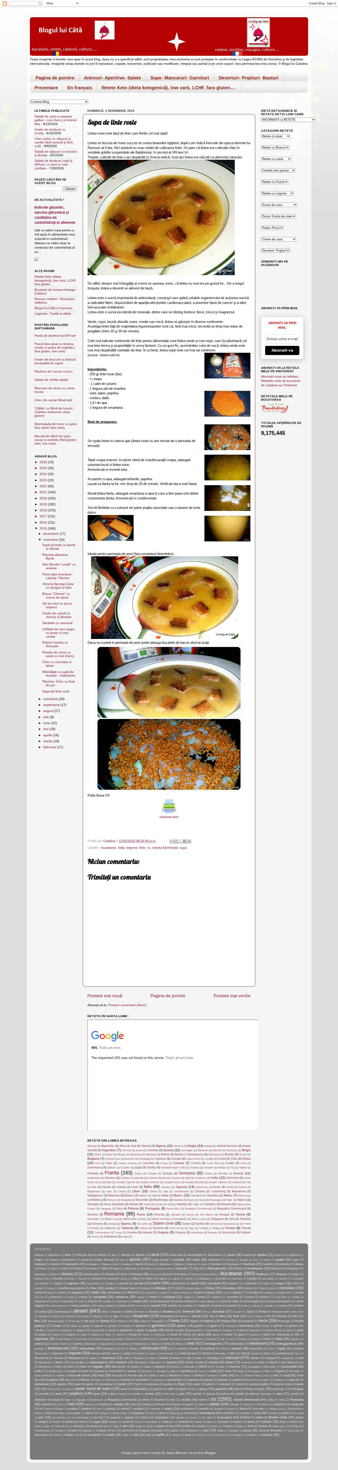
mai (46, 729)
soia (257, 1413)
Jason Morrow (176, 1453)
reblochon (40, 1399)
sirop (162, 1413)
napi (172, 1371)
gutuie (43, 1334)
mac (297, 1353)
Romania (114, 1214)
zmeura (266, 1434)
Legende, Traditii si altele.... (54, 313)
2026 (44, 462)
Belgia (246, 1150)
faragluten (141, 1316)
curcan (282, 1305)
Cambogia (144, 1158)
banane (217, 1264)
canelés (283, 1278)
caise (148, 1278)
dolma (129, 1311)
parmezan (41, 1384)
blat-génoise (217, 1268)
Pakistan (182, 1204)
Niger (229, 1199)
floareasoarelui (56, 1321)
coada (162, 1292)
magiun (93, 1358)
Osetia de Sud (163, 1204)
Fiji (232, 1167)
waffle (160, 1434)
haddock (71, 1334)
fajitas (116, 1316)
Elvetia (151, 1167)
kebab (155, 1343)
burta (71, 1278)
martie (48, 741)
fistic (295, 1316)
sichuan (103, 1413)
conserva (121, 1297)
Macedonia (239, 1191)
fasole (196, 1316)
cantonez (43, 1283)
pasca (61, 1384)
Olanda (133, 1204)
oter (266, 1375)
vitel (148, 1434)
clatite (95, 1292)
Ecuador (125, 1167)
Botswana (214, 1154)
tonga (125, 1236)
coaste (197, 1292)
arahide (178, 1259)
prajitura (76, 1393)
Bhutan (121, 1154)
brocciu (154, 1274)
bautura (249, 1264)
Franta (112, 1173)
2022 (44, 486)
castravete (250, 1283)
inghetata (41, 1339)
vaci (206, 1430)
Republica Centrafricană (198, 1208)
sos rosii (98, 1417)
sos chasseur (59, 1417)
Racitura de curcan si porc (53, 371)
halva (108, 1334)
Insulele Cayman (125, 1182)
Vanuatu (212, 1232)
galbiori (86, 1325)
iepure (215, 1334)
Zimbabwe (110, 1236)
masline (121, 1362)
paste (122, 1384)
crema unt (124, 1305)
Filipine (242, 1167)
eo (302, 1311)
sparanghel (162, 1417)
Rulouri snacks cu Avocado (55, 644)
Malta (164, 1195)
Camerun (160, 1158)
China (246, 1158)
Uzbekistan (197, 1232)
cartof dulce (178, 1283)
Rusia (141, 1214)
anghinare (294, 1255)
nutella (151, 1375)
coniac (83, 1297)
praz (97, 1393)
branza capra (91, 1274)
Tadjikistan (110, 1228)
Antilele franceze (227, 1146)
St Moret (245, 1417)
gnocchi (53, 1330)
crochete (216, 1305)
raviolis (294, 1393)
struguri (43, 1421)
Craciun (93, 1301)
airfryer (102, 1255)
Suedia (199, 1223)
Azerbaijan (187, 1150)
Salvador (176, 1214)
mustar (132, 1371)
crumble (231, 1305)
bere (65, 1268)
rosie (60, 1404)
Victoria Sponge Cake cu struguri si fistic (58, 585)
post (58, 1393)
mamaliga (212, 1358)
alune (231, 1255)
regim (68, 1399)
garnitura (159, 1325)
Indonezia (232, 1177)
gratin (153, 1330)
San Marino (206, 1214)
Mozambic (142, 1199)
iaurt (201, 1334)
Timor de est (176, 1228)
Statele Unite (163, 1223)
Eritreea (56, 1316)
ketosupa (108, 1348)
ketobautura (237, 1343)
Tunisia (230, 1228)
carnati (138, 1283)
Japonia (181, 1187)
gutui (300, 1330)
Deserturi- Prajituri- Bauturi (249, 77)
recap (56, 1399)
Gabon (138, 1173)
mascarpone (98, 1362)
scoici (169, 1408)
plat (236, 1389)
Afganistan (107, 1146)
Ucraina (132, 1232)
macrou (58, 1358)
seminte (204, 1408)
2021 (44, 492)
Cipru (109, 1163)
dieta (104, 1311)
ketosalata (87, 1348)
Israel (134, 1187)
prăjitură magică (117, 1393)
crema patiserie (80, 1305)
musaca (99, 1371)
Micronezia (244, 1195)
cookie (153, 1297)
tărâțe (283, 1421)
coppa (187, 1297)
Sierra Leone (199, 1219)
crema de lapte (229, 1301)
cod (225, 1292)
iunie (47, 723)
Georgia (168, 1173)
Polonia (133, 1208)
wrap (188, 1434)
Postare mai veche (232, 995)
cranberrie (121, 1301)
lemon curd (99, 1353)
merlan (261, 1362)
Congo (164, 1163)
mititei (147, 1366)
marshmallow (77, 1362)
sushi (138, 1421)
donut (141, 1311)
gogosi (81, 1330)
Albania (146, 1146)
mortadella (254, 1366)
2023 (44, 480)
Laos (109, 1191)
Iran (94, 1187)
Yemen (95, 1236)
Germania (187, 1173)
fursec (57, 1325)
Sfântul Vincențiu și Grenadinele (169, 1219)
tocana (94, 1426)
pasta (77, 1384)
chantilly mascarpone (71, 1288)
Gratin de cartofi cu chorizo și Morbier (57, 615)
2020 (44, 498)
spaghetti (115, 1417)
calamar (162, 1278)
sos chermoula (80, 1417)
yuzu (211, 1435)
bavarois (268, 1264)
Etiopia (222, 1167)
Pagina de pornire (55, 77)
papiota (222, 1379)
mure (85, 1371)
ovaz (301, 1375)
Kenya (179, 1343)
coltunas (236, 1292)
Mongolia (126, 1199)
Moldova (96, 1199)
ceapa (279, 1283)
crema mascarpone (279, 1301)
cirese (61, 1292)
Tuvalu (118, 1232)
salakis (189, 1404)
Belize (98, 1154)
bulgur (295, 1274)
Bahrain (217, 1150)
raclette (239, 1393)
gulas (290, 1330)
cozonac (68, 1301)
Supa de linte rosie (55, 691)
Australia (152, 1150)
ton (125, 1426)
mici (301, 1362)
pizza (203, 1389)
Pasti (137, 1384)
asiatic (279, 1259)
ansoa (85, 1259)
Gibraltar (223, 1173)
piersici (158, 1389)
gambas (112, 1325)
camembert (220, 1278)
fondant (121, 1321)
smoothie (245, 1413)
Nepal (202, 1199)
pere (300, 1384)
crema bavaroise (159, 1301)
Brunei (242, 1154)
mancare (232, 1357)
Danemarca (94, 1167)
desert (81, 1311)
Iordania (236, 1182)
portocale (278, 1389)
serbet (231, 1408)
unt (113, 1430)
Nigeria (241, 1199)
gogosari (67, 1330)
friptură (208, 1321)
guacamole (195, 1330)
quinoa (210, 1393)
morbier (220, 1366)
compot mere (284, 1292)
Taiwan (144, 1228)
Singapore (217, 1219)
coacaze (150, 1292)
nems (228, 1371)
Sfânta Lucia (111, 1219)
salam (201, 1404)
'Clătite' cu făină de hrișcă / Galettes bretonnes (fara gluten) (54, 412)
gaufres (199, 1325)
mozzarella (289, 1366)
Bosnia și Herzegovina (189, 1154)
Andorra (178, 1146)
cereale (38, 1288)
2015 (44, 528)
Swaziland (229, 1223)
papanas (193, 1379)
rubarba (104, 1404)
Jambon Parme (59, 1343)
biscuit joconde (163, 1268)
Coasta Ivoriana (127, 1163)
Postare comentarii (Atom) (127, 1005)
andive (262, 1255)
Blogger (210, 1453)
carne (155, 1283)
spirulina (180, 1417)
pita (193, 1389)
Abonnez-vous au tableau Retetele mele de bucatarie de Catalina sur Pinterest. (280, 381)
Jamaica (165, 1187)
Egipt (138, 1167)
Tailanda (127, 1228)
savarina (155, 1408)
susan (126, 1421)
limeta (206, 1353)
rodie (270, 1399)
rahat (252, 1393)
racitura (225, 1393)
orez (224, 1375)
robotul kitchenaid (165, 847)
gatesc (181, 1325)
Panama (226, 1204)
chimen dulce (193, 1288)
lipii (244, 1353)
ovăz (42, 1379)
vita (135, 1434)
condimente (55, 1297)
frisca (226, 1321)
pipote (182, 1389)
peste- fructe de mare (93, 1388)
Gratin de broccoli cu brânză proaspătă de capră (55, 361)
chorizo (248, 1288)
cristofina (187, 1305)
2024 (44, 474)
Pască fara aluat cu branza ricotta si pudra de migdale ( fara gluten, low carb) (54, 347)
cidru (272, 1288)
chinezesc (229, 1288)
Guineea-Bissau (157, 1177)
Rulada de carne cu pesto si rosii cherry (58, 654)
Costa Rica (213, 1163)
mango (254, 1358)
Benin (109, 1154)
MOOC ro (205, 1366)
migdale (97, 1366)
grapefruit (126, 1330)
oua (287, 1375)
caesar (123, 1278)
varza (247, 1430)
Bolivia (165, 1154)
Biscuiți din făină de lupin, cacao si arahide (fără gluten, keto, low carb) (55, 439)
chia (144, 1288)
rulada (118, 1404)
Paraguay (105, 1208)
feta (222, 1316)
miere (83, 1366)
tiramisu (79, 1426)
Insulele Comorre (149, 1182)
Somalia (112, 1223)
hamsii (119, 1334)
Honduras (200, 1177)
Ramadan (266, 1393)
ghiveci (293, 1325)
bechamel (284, 1264)
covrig (54, 1301)
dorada (153, 1311)
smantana (207, 1413)
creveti (155, 1305)
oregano (212, 1375)
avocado (72, 1264)
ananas (247, 1255)
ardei (196, 1259)
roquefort (47, 1404)
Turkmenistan (102, 1232)
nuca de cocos (79, 1375)
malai (151, 1358)
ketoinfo (38, 1348)
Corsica (196, 1163)
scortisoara (187, 1408)
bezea (79, 1268)
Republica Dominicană (231, 1208)
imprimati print (169, 817)
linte (142, 847)
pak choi (70, 1379)
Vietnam (245, 1232)
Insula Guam (63, 1339)
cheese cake (128, 1288)
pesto (123, 1389)
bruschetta (210, 1274)
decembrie (51, 533)
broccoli (167, 1274)
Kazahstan (202, 1187)
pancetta (158, 1379)
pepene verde (283, 1384)
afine (68, 1255)
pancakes (142, 1379)
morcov (234, 1366)
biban (105, 1268)
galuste (99, 1325)
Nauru (190, 1199)
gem (214, 1325)
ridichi (202, 1399)
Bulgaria (93, 1158)
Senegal (224, 1214)
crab (80, 1301)
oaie (162, 1375)
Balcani (192, 1264)
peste (68, 1389)
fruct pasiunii (246, 1321)
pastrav (168, 1384)
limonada (220, 1353)
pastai (90, 1384)
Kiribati (230, 1187)
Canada (176, 1158)
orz (237, 1375)
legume (132, 847)
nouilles (60, 1375)
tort (171, 1426)
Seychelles (93, 1219)
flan (37, 1321)
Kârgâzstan (93, 1191)
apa (122, 1259)
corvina (263, 1297)
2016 (44, 522)
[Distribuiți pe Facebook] (185, 841)
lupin (267, 1353)
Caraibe (209, 1158)
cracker (107, 1301)
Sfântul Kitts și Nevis (134, 1219)
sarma (125, 1408)
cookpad (169, 1297)
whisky (176, 1435)
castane (233, 1283)
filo (269, 1316)
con (41, 1297)
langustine (256, 1348)
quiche (197, 1393)
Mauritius (213, 1195)
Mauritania (196, 1195)
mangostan (288, 1358)
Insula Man (105, 1182)
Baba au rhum (110, 1264)
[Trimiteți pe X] (180, 841)
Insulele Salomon (218, 1182)
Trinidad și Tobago (209, 1228)
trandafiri (201, 1426)
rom (281, 1399)
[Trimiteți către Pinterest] (189, 841)
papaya (208, 1379)
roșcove (89, 1404)
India (121, 847)
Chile (234, 1158)
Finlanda (92, 1173)
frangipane (158, 1321)
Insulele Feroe (172, 1182)
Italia (148, 1186)
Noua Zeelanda (114, 1204)
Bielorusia (135, 1154)
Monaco (111, 1199)
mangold (271, 1358)
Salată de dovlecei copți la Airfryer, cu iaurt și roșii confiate (53, 164)
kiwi (171, 1348)
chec (93, 1288)
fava (212, 1316)
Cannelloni (298, 1278)
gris (182, 1330)
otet (275, 1375)
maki (126, 1358)
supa (183, 847)
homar (145, 1334)
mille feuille (119, 1366)
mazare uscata (194, 1362)
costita (295, 1297)
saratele (72, 1408)
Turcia (246, 1228)
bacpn (152, 1264)
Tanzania (158, 1228)
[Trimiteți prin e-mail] (171, 841)
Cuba (243, 1163)
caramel (123, 1283)
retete (145, 1399)
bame (204, 1264)
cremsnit (140, 1305)
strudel (299, 1417)
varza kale (294, 1430)
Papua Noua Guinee (257, 1379)
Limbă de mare (188, 1353)
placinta (220, 1389)
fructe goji (284, 1321)
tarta (251, 1421)
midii (58, 1366)
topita (160, 1426)
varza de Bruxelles (270, 1430)
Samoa (190, 1214)
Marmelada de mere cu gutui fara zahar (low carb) (55, 425)
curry (42, 1311)
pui (182, 1393)
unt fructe (128, 1430)
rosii (71, 1404)
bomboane (255, 1268)
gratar (140, 1330)
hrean (174, 1334)
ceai (266, 1283)
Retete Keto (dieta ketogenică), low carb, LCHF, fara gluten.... (169, 87)
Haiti (187, 1177)
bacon (140, 1264)
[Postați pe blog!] (176, 841)
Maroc (178, 1195)
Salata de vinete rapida (51, 379)
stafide (259, 1417)
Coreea (178, 1163)
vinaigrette (94, 1434)
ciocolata (286, 1288)
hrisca (187, 1334)
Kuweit (242, 1187)
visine (125, 1435)
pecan (241, 1384)
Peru (120, 1208)
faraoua (183, 1316)
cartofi (194, 1283)
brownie (182, 1274)
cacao (110, 1278)
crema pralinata (105, 1305)
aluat (155, 1254)
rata (279, 1393)
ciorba (38, 1292)
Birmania (151, 1154)
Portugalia (152, 1208)
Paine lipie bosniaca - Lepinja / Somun (57, 576)
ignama (254, 1334)
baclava (127, 1264)
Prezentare (46, 87)
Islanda (121, 1187)
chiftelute (160, 1288)
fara (126, 1316)
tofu (106, 1426)
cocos (210, 1292)
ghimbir (279, 1325)
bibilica (117, 1268)
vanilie (220, 1430)
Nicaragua (216, 1199)
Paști (181, 1384)
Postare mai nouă (104, 995)
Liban (136, 1191)
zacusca (223, 1435)
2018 (44, 510)
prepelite (135, 1393)
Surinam (214, 1223)
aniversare (68, 1259)
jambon (39, 1343)
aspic (295, 1259)
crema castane (184, 1301)
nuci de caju (135, 1375)
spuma (193, 1417)
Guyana (175, 1177)
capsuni (72, 1283)
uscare (159, 1430)
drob (204, 1311)
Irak (248, 1182)
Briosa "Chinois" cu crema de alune (56, 595)
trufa (250, 1426)
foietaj (104, 1321)
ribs (172, 1399)
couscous (40, 1301)
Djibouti (111, 1167)
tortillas (186, 1426)
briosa (137, 1274)
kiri (122, 1348)
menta (213, 1362)
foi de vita (74, 1321)
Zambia (236, 1435)
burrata (58, 1278)
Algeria (161, 1146)
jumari (92, 1343)
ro (148, 847)
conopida (99, 1297)
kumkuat (209, 1348)
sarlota (110, 1408)
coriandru (216, 1297)
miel (70, 1366)
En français (79, 87)
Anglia (191, 1146)
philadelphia (140, 1389)
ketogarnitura (287, 1343)
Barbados (231, 1150)
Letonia (122, 1191)
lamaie (237, 1348)
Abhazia (91, 1146)
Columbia (148, 1163)
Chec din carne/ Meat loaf (53, 400)
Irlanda (106, 1187)
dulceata (218, 1311)
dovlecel (188, 1311)
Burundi (129, 1158)
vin (81, 1434)
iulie (46, 717)
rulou (133, 1404)
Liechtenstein (181, 1191)
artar (255, 1259)
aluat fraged (195, 1255)
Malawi (129, 1195)
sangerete (297, 1404)
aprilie (48, 735)
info (297, 1334)
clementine (114, 1292)
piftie (171, 1389)
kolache (182, 1348)
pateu (196, 1384)
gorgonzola (98, 1330)
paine (53, 1379)
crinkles (172, 1305)
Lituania (200, 1191)
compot (268, 1292)
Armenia (126, 1150)
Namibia (178, 1199)
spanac (129, 1417)
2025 (44, 468)
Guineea (110, 1177)
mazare (171, 1362)
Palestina (210, 1204)
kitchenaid (149, 1348)
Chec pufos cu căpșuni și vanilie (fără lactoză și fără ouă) (53, 142)
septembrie (51, 705)
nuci (101, 1375)
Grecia (238, 1173)
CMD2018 (132, 1292)
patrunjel (224, 1384)
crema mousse (57, 1305)
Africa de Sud (127, 1146)
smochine (228, 1413)
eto (106, 1316)
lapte (281, 1348)
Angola (208, 1146)
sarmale (139, 1408)
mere (229, 1362)
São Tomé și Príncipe (50, 1408)
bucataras (108, 847)
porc (261, 1389)
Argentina (109, 1150)
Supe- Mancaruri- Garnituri (179, 77)
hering (133, 1334)
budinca (262, 1274)
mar (301, 1358)
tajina (209, 1421)
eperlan (43, 1316)
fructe (263, 1321)
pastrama (153, 1384)
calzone (188, 1278)
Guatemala (93, 1177)
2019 (44, 504)
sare (98, 1408)
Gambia (152, 1173)
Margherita (45, 1362)
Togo (191, 1228)
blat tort (198, 1268)
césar (50, 1288)
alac (114, 1255)
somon (285, 1413)
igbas (241, 1334)
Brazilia (229, 1154)
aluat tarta (214, 1255)
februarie (50, 747)
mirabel (135, 1366)
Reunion (92, 1214)
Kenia (217, 1187)
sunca (83, 1421)
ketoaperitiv (213, 1343)
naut (213, 1371)
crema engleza (252, 1301)
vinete (110, 1434)
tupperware (278, 1426)
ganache (141, 1325)
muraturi (72, 1371)
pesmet (56, 1389)
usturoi (174, 1430)
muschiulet (116, 1371)
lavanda (43, 1353)
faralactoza (167, 1316)
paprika (237, 1379)
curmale (298, 1305)
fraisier (144, 1321)
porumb (44, 1393)
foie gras (89, 1321)
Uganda (147, 1232)
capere (58, 1283)
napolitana (186, 1371)
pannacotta (174, 1379)
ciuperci (77, 1292)
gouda (112, 1330)
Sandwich (280, 1404)
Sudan (186, 1223)
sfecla (89, 1413)
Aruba (139, 1150)
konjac (195, 1348)
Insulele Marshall (194, 1182)
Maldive (143, 1195)
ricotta (185, 1399)
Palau (196, 1204)
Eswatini (208, 1167)
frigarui (194, 1321)
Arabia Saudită (160, 1259)
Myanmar (146, 1371)
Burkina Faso (113, 1158)
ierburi (229, 1334)
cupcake (269, 1305)
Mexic (228, 1195)
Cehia (222, 1158)
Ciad (97, 1163)
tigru (48, 1426)
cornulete (232, 1297)
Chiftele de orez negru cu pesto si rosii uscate (58, 632)
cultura (256, 1305)
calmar (176, 1278)
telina (294, 1421)
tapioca (238, 1421)
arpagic (244, 1259)
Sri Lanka (142, 1223)
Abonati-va (282, 350)
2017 (44, 516)
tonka (149, 1426)
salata (214, 1404)
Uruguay (180, 1232)
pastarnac (106, 1384)
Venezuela (228, 1232)
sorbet (300, 1413)
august (48, 711)
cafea (135, 1278)
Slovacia (245, 1219)
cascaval (213, 1283)
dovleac (168, 1311)
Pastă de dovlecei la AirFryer (55, 335)
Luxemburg (218, 1191)
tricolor (214, 1426)
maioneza (109, 1358)
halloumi (95, 1334)
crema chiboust (206, 1301)
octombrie (51, 699)
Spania (126, 1223)
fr (131, 1321)
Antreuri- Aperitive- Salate (112, 77)
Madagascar (95, 1195)
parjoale (294, 1379)
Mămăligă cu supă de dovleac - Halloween (58, 673)
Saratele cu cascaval (57, 623)
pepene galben (259, 1384)
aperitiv (135, 1259)
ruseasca (147, 1404)
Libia (165, 1191)
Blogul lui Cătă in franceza (53, 308)
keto (191, 1343)
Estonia (195, 1167)
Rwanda (159, 1214)
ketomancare (58, 1348)
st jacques (224, 1417)
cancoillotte (267, 1278)
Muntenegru (161, 1199)
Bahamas (203, 1150)
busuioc (97, 1278)
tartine (267, 1421)
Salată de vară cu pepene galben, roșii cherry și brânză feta (55, 120)
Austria (168, 1150)
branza (67, 1274)
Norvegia (93, 1204)
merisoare (246, 1362)
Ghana (208, 1173)
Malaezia (114, 1195)
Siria (232, 1219)
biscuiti (181, 1268)
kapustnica (106, 1343)
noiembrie (51, 539)
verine (56, 1435)
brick (123, 1274)
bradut (53, 1274)
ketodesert (258, 1343)
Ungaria (163, 1232)
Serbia (240, 1214)
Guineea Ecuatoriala (131, 1177)
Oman (146, 1204)
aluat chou (176, 1255)
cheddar (110, 1288)
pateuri (209, 1384)
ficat (236, 1316)
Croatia (229, 1163)
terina (37, 1426)
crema (136, 1301)
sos (40, 1417)
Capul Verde (193, 1158)
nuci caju (117, 1375)
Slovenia (97, 1223)
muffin (38, 1371)
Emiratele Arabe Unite (173, 1167)
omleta (198, 1375)
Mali (154, 1195)
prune (149, 1393)
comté (300, 1292)
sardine (87, 1408)
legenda (57, 1353)
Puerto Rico (173, 1208)
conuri (140, 1297)
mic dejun (288, 1362)
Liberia (153, 1191)
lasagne (298, 1348)
